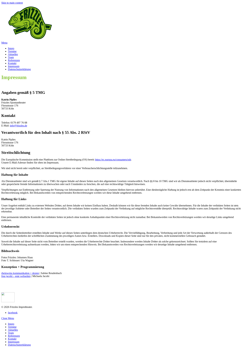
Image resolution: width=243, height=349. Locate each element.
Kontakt (12, 338)
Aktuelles (13, 329)
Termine (12, 326)
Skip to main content (12, 2)
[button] (4, 42)
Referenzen (14, 335)
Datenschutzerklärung (19, 344)
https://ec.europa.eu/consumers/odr (113, 159)
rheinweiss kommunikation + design (20, 273)
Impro (11, 323)
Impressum (13, 341)
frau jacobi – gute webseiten (16, 276)
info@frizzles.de (18, 125)
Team (11, 332)
